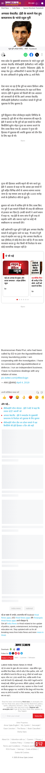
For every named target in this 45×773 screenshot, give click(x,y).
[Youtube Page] (16, 653)
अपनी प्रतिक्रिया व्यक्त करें (10, 392)
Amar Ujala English (11, 725)
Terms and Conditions (11, 746)
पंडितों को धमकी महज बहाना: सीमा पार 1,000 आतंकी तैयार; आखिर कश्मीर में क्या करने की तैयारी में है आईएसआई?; (21, 677)
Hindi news (26, 702)
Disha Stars (22, 732)
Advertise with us (18, 739)
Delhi (16, 658)
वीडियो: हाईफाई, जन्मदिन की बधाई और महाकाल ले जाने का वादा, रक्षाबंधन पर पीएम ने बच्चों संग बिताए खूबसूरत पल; (22, 686)
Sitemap (20, 749)
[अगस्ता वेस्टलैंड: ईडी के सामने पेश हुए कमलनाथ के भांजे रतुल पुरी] (25, 55)
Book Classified (34, 728)
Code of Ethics (31, 749)
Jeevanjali (36, 725)
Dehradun (31, 658)
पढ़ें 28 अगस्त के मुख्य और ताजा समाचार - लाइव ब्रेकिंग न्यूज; (21, 668)
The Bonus (21, 728)
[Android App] (11, 649)
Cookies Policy (16, 743)
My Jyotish (25, 725)
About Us (5, 739)
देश (5, 289)
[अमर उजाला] (13, 2)
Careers (30, 739)
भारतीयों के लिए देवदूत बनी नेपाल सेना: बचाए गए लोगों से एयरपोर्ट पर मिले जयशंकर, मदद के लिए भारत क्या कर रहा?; (22, 692)
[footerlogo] (22, 645)
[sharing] (42, 55)
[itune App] (14, 649)
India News (16, 8)
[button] (17, 299)
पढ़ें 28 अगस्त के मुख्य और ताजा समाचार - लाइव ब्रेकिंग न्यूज (15, 280)
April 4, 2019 (22, 382)
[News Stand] (18, 649)
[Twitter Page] (13, 653)
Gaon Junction (9, 728)
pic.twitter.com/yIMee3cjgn (14, 378)
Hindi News (5, 8)
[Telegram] (21, 653)
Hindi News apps (22, 618)
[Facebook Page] (10, 653)
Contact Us (28, 743)
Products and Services (31, 746)
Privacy (39, 739)
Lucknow (23, 658)
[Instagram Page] (19, 653)
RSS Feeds (10, 749)
